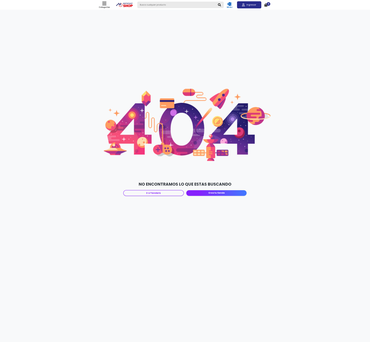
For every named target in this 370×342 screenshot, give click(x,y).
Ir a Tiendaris (153, 193)
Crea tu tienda (216, 192)
